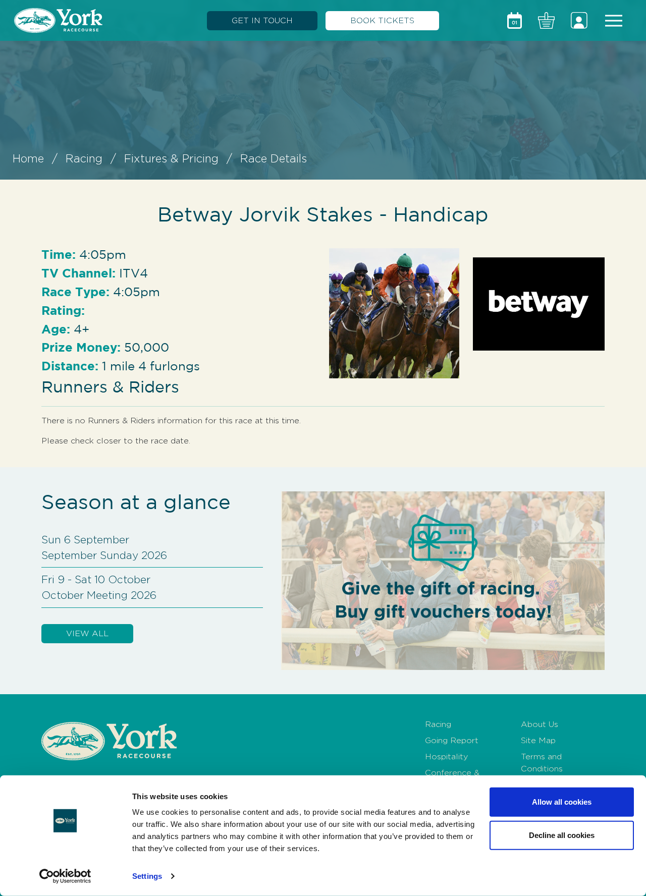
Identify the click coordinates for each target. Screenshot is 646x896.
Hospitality (446, 756)
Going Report (451, 740)
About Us (539, 724)
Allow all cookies (561, 802)
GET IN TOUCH (262, 20)
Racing (84, 158)
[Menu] (614, 21)
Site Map (538, 740)
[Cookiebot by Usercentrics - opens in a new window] (65, 876)
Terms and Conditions (542, 762)
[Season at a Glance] (514, 20)
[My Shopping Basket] (546, 20)
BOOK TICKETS (382, 20)
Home (28, 158)
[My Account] (579, 20)
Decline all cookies (562, 834)
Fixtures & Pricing (171, 158)
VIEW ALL (87, 633)
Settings (147, 876)
